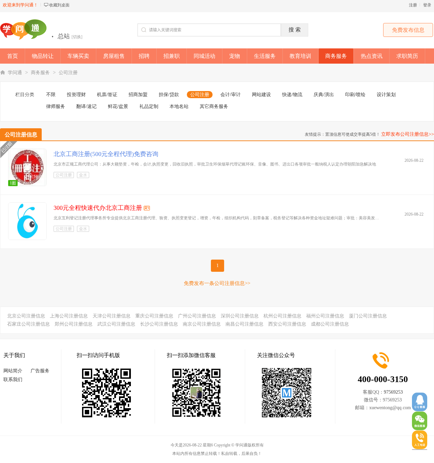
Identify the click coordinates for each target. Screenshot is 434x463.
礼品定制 (148, 106)
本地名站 (179, 106)
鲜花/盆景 (118, 106)
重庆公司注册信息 (154, 315)
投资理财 (76, 94)
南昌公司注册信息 (244, 324)
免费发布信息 (408, 30)
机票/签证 (107, 94)
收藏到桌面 (59, 5)
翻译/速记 (86, 106)
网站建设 (261, 94)
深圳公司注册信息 (240, 315)
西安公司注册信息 (287, 324)
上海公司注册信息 (69, 315)
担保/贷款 (169, 94)
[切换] (77, 37)
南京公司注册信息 (202, 324)
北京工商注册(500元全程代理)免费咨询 (106, 154)
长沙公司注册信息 (159, 324)
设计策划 (386, 94)
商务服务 (40, 72)
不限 (51, 94)
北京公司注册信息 (26, 315)
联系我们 (12, 379)
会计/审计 (230, 94)
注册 (413, 5)
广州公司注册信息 (197, 315)
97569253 (393, 392)
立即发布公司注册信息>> (407, 134)
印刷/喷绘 (355, 94)
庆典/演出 (324, 94)
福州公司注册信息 (325, 315)
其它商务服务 (214, 106)
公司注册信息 (21, 134)
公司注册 (68, 72)
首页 (12, 56)
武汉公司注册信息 (116, 324)
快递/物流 (292, 94)
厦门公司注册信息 (368, 315)
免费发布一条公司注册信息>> (217, 283)
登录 (427, 5)
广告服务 (40, 370)
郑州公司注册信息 (74, 324)
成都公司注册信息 (330, 324)
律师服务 (55, 106)
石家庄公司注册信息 (28, 324)
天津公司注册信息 (112, 315)
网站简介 (12, 370)
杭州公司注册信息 (282, 315)
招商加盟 (138, 94)
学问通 (15, 72)
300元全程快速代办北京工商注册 (98, 207)
